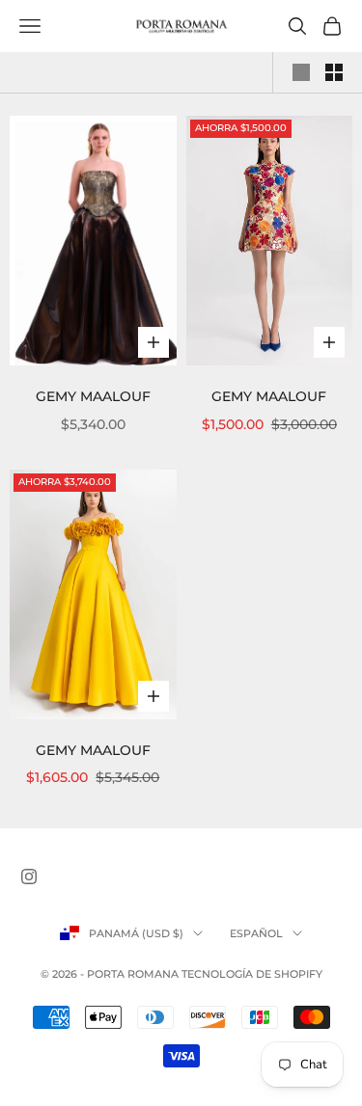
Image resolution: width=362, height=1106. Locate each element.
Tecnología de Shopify (251, 974)
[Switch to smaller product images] (334, 72)
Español (256, 933)
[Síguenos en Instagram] (29, 876)
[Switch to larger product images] (301, 72)
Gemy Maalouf (93, 396)
